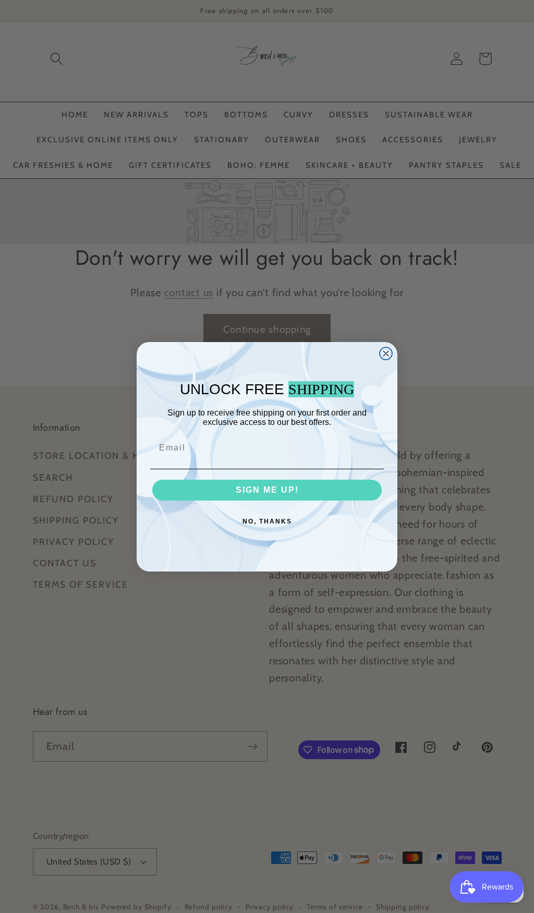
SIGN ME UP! (267, 489)
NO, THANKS (267, 521)
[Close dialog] (386, 353)
